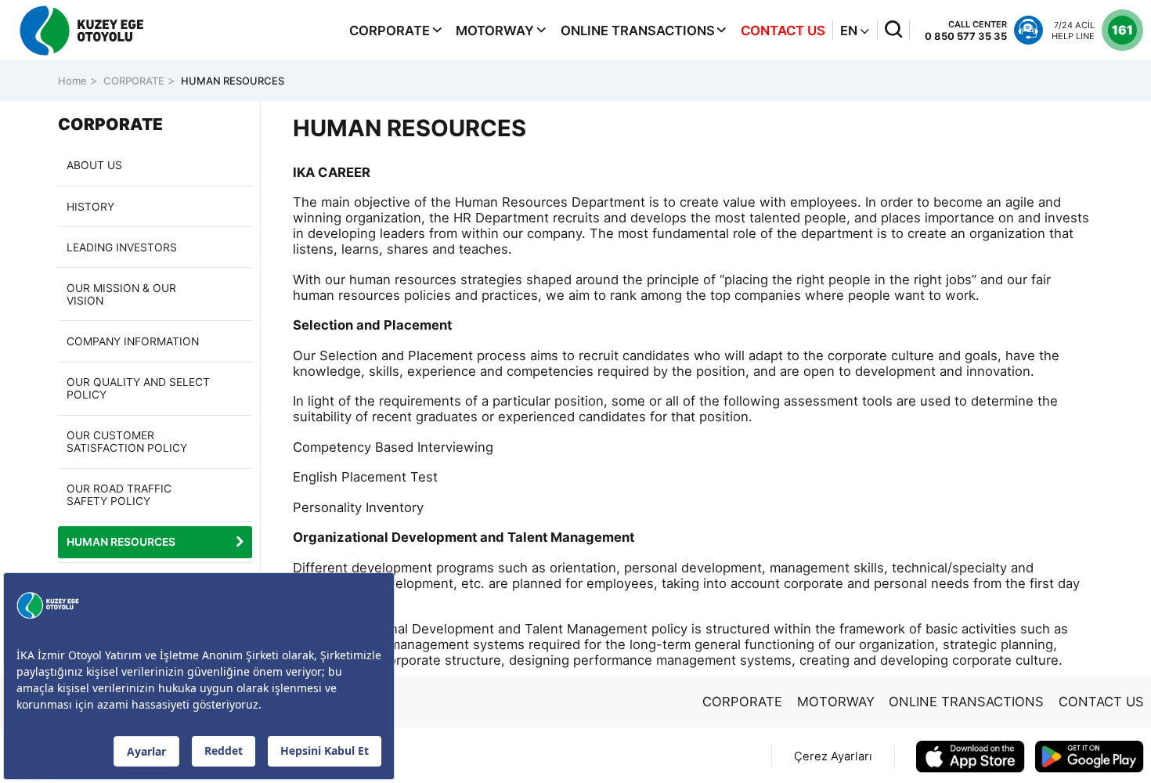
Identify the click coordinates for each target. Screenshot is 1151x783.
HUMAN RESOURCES (232, 80)
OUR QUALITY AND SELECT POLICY (138, 388)
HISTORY (90, 206)
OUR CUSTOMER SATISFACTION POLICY (127, 441)
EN (850, 30)
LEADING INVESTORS (122, 247)
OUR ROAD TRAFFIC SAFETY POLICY (119, 494)
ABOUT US (94, 165)
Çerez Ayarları (833, 756)
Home (72, 80)
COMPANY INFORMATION (133, 341)
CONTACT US (783, 30)
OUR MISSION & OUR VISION (121, 294)
